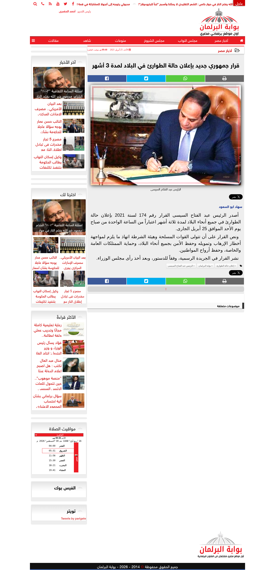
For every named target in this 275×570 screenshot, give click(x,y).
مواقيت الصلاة (62, 428)
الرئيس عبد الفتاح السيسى (180, 266)
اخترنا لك (68, 193)
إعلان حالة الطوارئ (225, 266)
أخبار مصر (225, 50)
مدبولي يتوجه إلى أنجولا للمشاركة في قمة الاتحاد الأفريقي (111, 3)
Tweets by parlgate (73, 518)
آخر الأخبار (67, 61)
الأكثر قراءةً (66, 316)
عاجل (239, 3)
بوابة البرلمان (204, 266)
